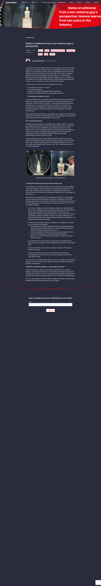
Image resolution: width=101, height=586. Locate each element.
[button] (28, 2)
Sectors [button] (35, 2)
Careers (88, 2)
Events (72, 2)
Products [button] (25, 2)
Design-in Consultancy (48, 2)
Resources (61, 2)
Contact (96, 2)
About (79, 2)
